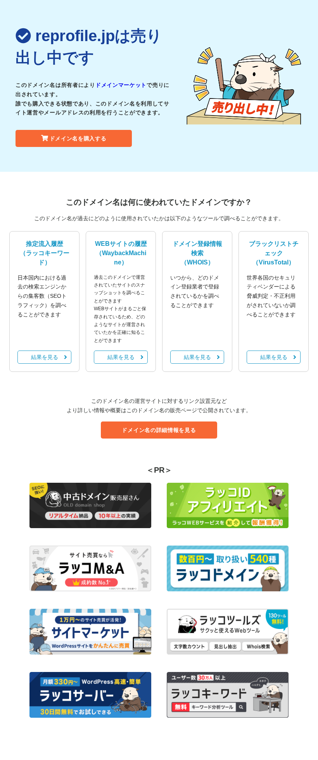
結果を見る (44, 357)
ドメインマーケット (121, 85)
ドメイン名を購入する (78, 138)
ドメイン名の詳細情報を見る (159, 430)
